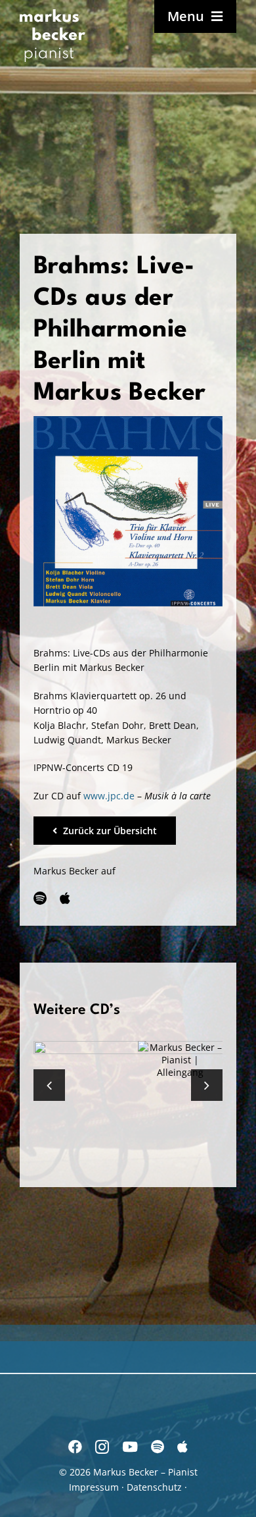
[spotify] (40, 898)
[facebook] (75, 1447)
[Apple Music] (65, 898)
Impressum (94, 1487)
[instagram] (102, 1447)
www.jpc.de (109, 795)
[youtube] (130, 1447)
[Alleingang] (180, 1059)
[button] (49, 1085)
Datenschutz (154, 1487)
